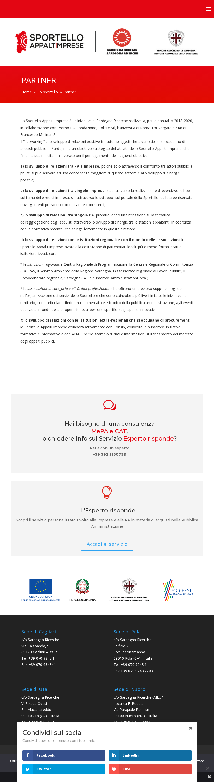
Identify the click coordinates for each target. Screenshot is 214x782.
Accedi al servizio (107, 543)
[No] (207, 768)
